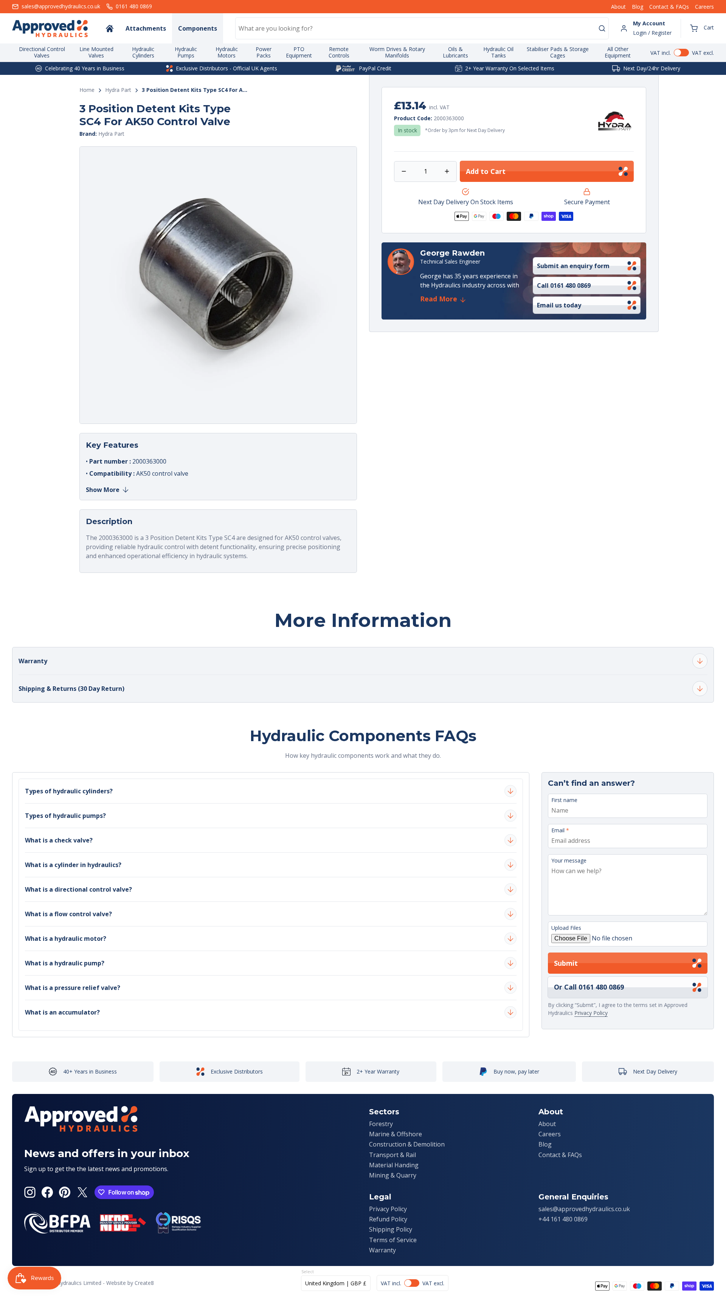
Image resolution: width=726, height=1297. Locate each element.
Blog (637, 6)
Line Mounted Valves (96, 52)
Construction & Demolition (407, 1144)
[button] (702, 28)
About (618, 6)
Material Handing (394, 1165)
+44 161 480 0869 (563, 1219)
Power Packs (263, 52)
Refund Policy (388, 1219)
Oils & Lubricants (455, 52)
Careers (704, 6)
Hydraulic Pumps (186, 52)
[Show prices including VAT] (682, 52)
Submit (566, 963)
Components (197, 28)
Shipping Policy (390, 1229)
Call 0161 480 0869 (564, 285)
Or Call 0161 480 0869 (589, 986)
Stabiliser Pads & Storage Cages (558, 52)
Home (87, 90)
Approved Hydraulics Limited (66, 1282)
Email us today (559, 305)
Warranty (382, 1250)
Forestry (381, 1124)
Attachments (146, 28)
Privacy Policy (591, 1012)
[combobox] (422, 28)
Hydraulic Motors (227, 52)
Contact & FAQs (669, 6)
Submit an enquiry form (573, 266)
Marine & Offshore (395, 1134)
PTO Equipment (299, 52)
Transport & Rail (392, 1155)
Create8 (144, 1282)
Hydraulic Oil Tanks (498, 52)
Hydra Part (118, 90)
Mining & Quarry (392, 1175)
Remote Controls (339, 52)
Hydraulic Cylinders (143, 52)
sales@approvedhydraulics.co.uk (584, 1209)
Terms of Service (393, 1240)
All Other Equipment (618, 52)
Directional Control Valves (42, 52)
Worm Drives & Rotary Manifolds (397, 52)
